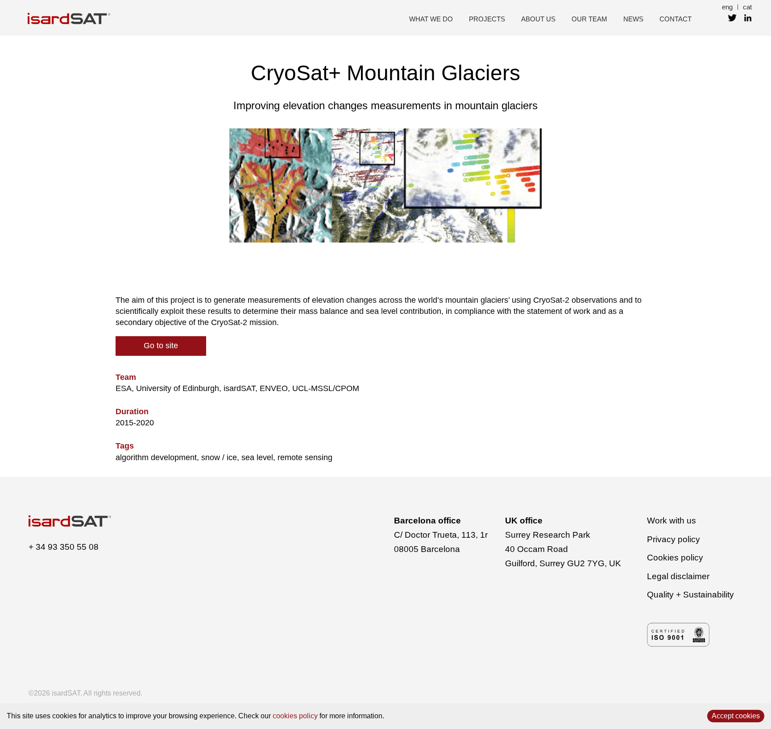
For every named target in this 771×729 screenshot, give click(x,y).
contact (675, 19)
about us (538, 19)
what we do (431, 19)
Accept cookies (736, 716)
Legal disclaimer (678, 576)
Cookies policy (675, 557)
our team (589, 19)
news (633, 19)
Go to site (161, 345)
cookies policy (295, 716)
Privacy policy (673, 539)
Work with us (671, 520)
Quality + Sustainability (690, 594)
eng (727, 7)
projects (487, 19)
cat (747, 7)
